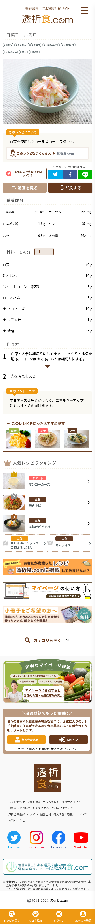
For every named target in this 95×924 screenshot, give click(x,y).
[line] (85, 174)
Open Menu (84, 10)
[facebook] (70, 174)
